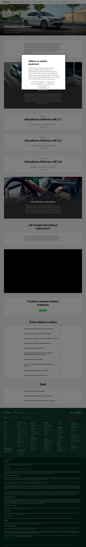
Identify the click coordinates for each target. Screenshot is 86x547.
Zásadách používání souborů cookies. (45, 79)
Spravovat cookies (43, 87)
